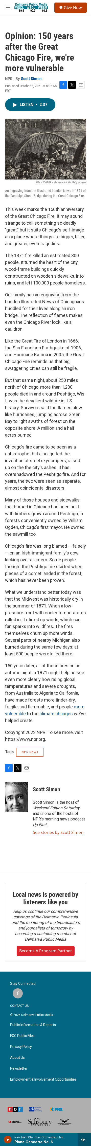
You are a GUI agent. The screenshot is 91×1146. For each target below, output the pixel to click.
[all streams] (84, 1139)
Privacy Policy (21, 1047)
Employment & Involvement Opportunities (43, 1079)
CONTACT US (19, 1006)
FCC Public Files (22, 1036)
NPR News (29, 752)
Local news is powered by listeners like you (45, 898)
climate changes (56, 713)
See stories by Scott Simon (58, 832)
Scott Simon (31, 78)
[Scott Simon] (16, 797)
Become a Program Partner (45, 951)
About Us (17, 1058)
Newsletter (19, 1068)
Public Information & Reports (33, 1025)
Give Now (73, 7)
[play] (8, 1139)
